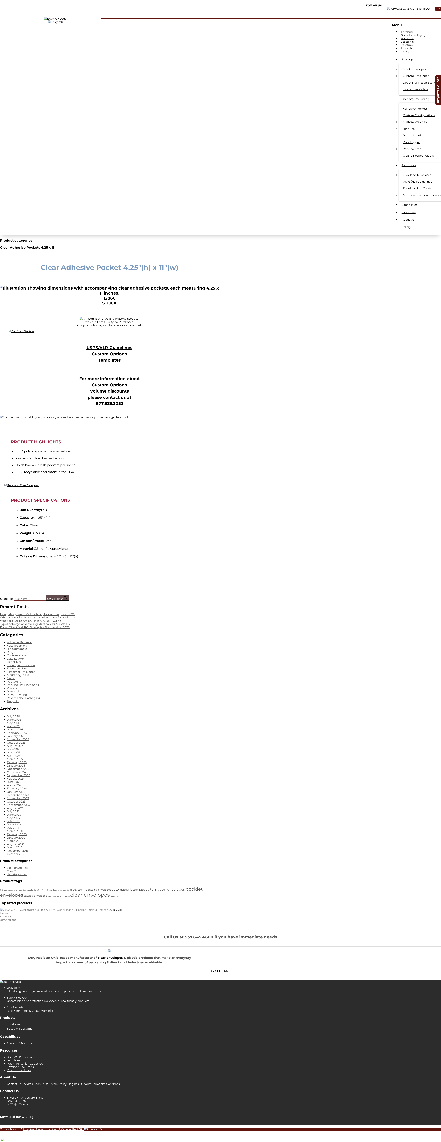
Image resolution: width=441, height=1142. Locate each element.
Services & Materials (20, 1043)
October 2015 (16, 854)
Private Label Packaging (23, 698)
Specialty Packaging (413, 35)
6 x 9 (40, 890)
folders (11, 871)
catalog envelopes (35, 895)
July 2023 (13, 811)
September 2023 (18, 804)
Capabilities (408, 41)
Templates (109, 360)
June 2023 (14, 814)
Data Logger (15, 658)
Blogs (11, 652)
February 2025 (17, 762)
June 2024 (14, 782)
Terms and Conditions (106, 1084)
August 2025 (15, 746)
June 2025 (14, 749)
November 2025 (18, 739)
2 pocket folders (30, 890)
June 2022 (14, 824)
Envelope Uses (17, 668)
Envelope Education (21, 665)
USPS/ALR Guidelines (109, 347)
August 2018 (15, 844)
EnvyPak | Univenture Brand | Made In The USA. (53, 1129)
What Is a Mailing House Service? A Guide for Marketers (38, 617)
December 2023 (18, 795)
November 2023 (18, 798)
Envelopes (407, 31)
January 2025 (16, 765)
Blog (70, 1084)
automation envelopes (165, 889)
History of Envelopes (21, 671)
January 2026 (16, 736)
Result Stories (82, 1084)
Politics (12, 688)
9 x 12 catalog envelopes (95, 889)
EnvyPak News (31, 1084)
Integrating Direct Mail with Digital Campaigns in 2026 (37, 614)
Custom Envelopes (19, 1070)
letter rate (115, 896)
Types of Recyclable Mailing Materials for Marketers (35, 624)
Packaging (14, 681)
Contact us (398, 8)
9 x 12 (76, 889)
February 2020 (17, 834)
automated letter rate (128, 889)
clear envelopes (17, 867)
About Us (406, 48)
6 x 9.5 (69, 890)
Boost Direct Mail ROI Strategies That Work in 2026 (35, 627)
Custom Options (109, 353)
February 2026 (17, 732)
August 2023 (15, 808)
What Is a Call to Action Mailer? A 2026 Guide (30, 620)
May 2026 (13, 723)
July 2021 (13, 827)
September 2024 (18, 775)
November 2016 (18, 850)
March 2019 (14, 840)
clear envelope (59, 451)
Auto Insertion (17, 645)
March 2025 (15, 759)
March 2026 (15, 729)
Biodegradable (17, 649)
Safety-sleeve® (17, 997)
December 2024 (18, 768)
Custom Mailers (17, 655)
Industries (407, 45)
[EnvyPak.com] (55, 18)
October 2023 (16, 801)
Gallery (405, 51)
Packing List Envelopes (23, 685)
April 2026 (13, 726)
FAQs (44, 1084)
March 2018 (14, 847)
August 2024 (16, 778)
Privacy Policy (58, 1084)
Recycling (13, 701)
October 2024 (16, 772)
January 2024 (16, 791)
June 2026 (14, 719)
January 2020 (16, 837)
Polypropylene (17, 694)
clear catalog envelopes (59, 896)
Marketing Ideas (18, 675)
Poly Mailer (14, 691)
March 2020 (15, 831)
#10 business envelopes (11, 890)
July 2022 (13, 821)
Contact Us (14, 1084)
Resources (407, 38)
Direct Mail (14, 662)
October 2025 (16, 742)
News (11, 678)
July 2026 (13, 716)
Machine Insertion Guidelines (25, 1063)
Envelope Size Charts (20, 1067)
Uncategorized (17, 874)
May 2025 (13, 752)
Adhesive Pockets (19, 642)
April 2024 (14, 785)
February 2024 (17, 788)
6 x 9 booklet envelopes (54, 890)
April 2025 (13, 755)
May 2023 (13, 818)
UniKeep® (13, 987)
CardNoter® (15, 1007)
